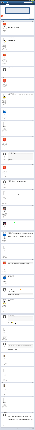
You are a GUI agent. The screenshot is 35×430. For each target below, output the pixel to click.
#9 (32, 136)
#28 (32, 396)
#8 (32, 120)
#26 (32, 366)
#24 (32, 341)
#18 (32, 259)
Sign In (29, 0)
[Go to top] (17, 428)
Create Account (32, 0)
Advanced (33, 2)
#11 (32, 164)
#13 (32, 189)
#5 (32, 77)
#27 (32, 382)
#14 (32, 205)
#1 (32, 21)
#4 (32, 66)
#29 (32, 412)
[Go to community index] (5, 2)
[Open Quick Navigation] (33, 4)
